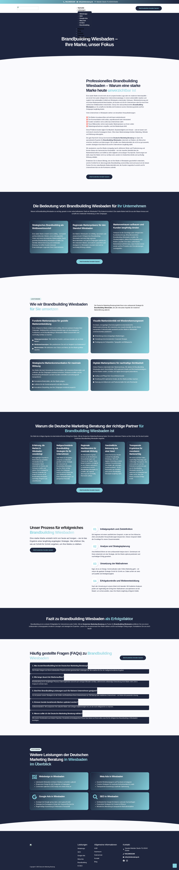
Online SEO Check (84, 38)
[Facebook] (124, 861)
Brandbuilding (84, 25)
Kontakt (80, 33)
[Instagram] (127, 861)
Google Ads (84, 18)
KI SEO (82, 23)
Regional (81, 29)
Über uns (81, 35)
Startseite (81, 8)
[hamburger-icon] (91, 7)
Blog (79, 31)
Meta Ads (83, 20)
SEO (81, 16)
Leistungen (81, 10)
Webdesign (83, 14)
